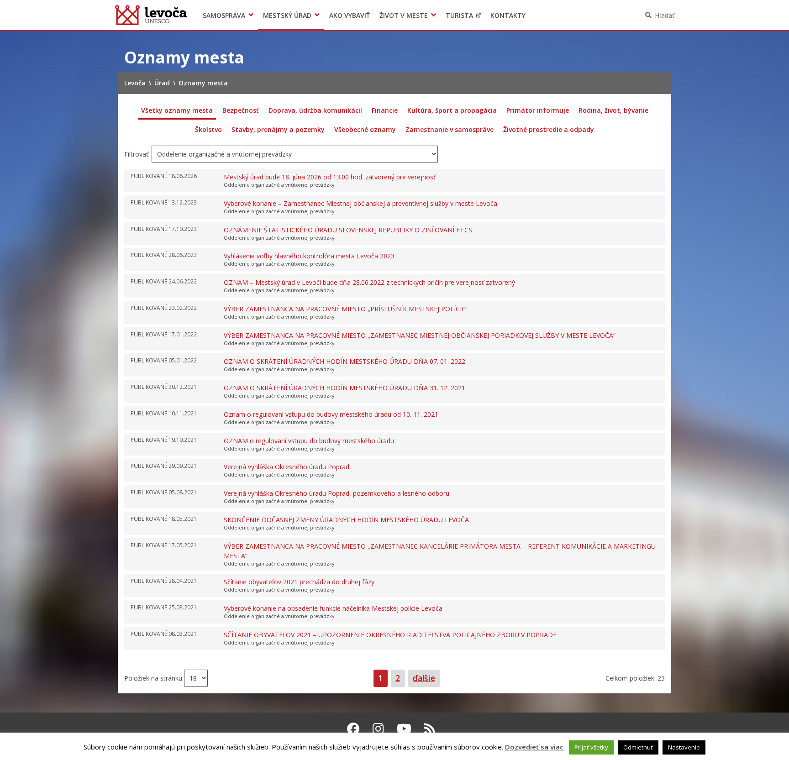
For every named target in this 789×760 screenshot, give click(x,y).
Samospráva (224, 15)
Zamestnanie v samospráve (449, 129)
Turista (459, 15)
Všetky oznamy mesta (177, 110)
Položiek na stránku (154, 678)
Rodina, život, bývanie (613, 110)
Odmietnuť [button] (638, 747)
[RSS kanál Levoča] (430, 728)
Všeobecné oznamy (365, 129)
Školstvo (208, 129)
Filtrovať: (137, 154)
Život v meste (403, 15)
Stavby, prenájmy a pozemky (278, 129)
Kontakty (508, 15)
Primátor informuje (537, 110)
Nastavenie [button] (684, 747)
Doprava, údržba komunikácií (315, 110)
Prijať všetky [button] (591, 747)
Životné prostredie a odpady (548, 129)
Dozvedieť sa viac (534, 746)
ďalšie (424, 677)
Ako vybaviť (349, 15)
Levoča (151, 15)
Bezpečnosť (240, 110)
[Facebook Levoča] (353, 728)
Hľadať (664, 15)
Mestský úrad (287, 15)
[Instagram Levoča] (378, 728)
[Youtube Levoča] (404, 728)
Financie (385, 110)
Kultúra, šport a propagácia (452, 110)
